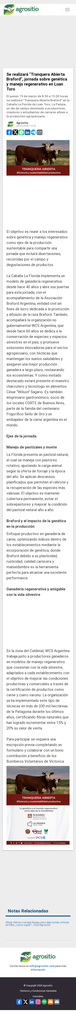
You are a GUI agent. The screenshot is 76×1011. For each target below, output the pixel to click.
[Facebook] (19, 1001)
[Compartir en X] (15, 132)
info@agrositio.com (42, 966)
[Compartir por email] (39, 132)
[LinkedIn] (31, 1001)
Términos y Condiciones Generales (38, 990)
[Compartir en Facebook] (9, 132)
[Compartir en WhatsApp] (21, 132)
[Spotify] (44, 1001)
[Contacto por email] (57, 1001)
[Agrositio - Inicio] (21, 9)
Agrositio (22, 122)
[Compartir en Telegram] (33, 132)
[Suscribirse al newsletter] (50, 1001)
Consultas (38, 996)
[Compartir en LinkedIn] (27, 132)
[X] (25, 1001)
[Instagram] (38, 1001)
